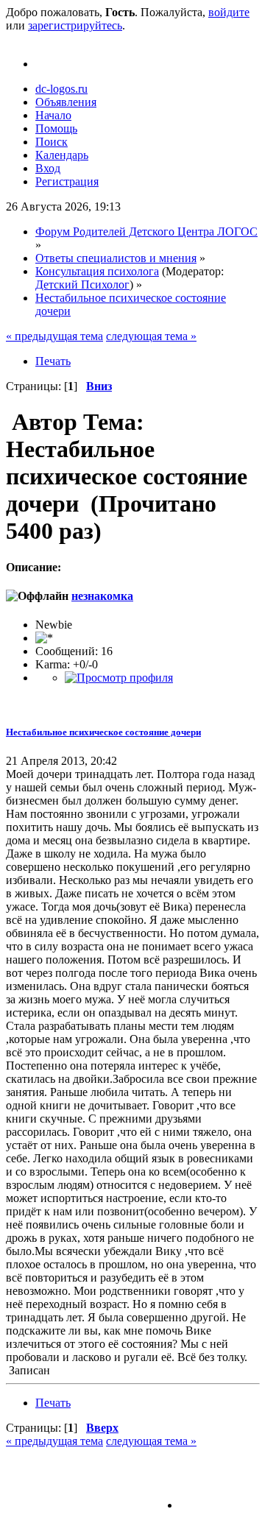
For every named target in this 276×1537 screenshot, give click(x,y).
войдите (229, 12)
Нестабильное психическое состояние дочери (103, 732)
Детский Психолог (82, 284)
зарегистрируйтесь (75, 25)
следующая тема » (151, 336)
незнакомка (102, 596)
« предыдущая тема (54, 336)
